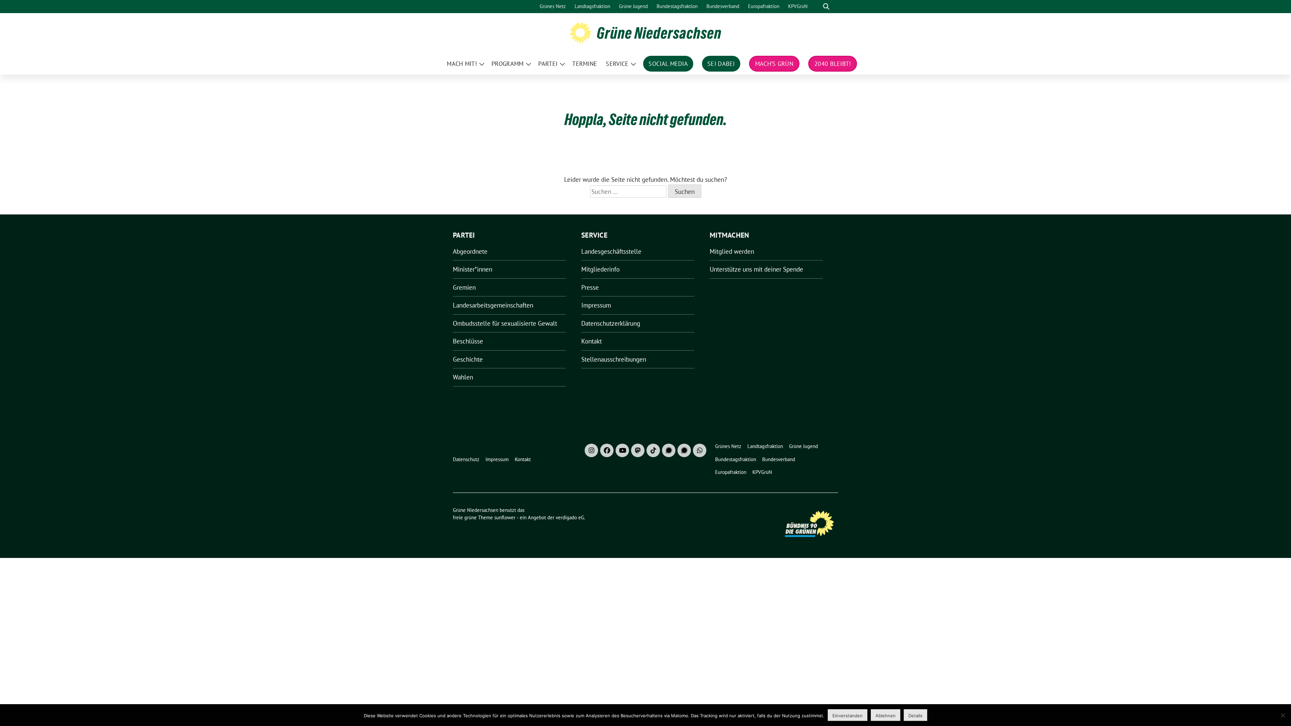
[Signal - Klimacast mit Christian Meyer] (668, 450)
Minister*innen (472, 269)
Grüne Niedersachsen (659, 33)
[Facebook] (607, 450)
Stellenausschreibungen (613, 359)
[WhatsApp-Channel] (699, 450)
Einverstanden (847, 715)
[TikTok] (653, 450)
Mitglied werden (732, 251)
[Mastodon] (637, 450)
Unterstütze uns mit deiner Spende (756, 269)
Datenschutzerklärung (610, 323)
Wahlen (463, 377)
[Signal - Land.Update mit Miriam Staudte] (684, 450)
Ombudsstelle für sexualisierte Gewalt (505, 323)
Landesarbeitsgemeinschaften (493, 305)
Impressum (596, 305)
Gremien (464, 287)
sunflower (504, 517)
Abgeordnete (470, 251)
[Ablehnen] (1282, 715)
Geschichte (468, 359)
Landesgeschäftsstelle (611, 251)
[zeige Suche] (826, 6)
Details (915, 715)
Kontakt (591, 341)
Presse (590, 287)
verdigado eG (570, 517)
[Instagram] (591, 450)
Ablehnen (885, 715)
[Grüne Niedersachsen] (580, 32)
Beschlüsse (468, 341)
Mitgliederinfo (600, 269)
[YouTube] (622, 450)
